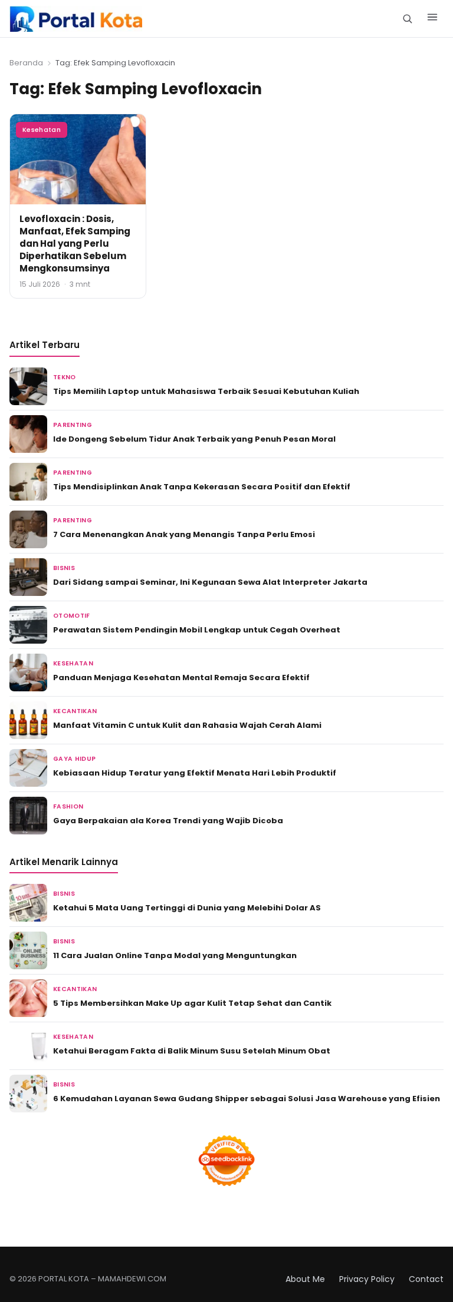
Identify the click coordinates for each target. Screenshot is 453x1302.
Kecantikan (75, 711)
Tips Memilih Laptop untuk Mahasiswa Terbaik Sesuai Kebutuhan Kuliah (206, 391)
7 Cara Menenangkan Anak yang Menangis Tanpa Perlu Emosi (184, 534)
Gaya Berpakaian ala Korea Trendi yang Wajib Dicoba (168, 820)
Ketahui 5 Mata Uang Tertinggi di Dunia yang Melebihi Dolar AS (187, 907)
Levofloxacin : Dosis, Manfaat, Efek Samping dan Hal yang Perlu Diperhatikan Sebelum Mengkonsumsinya (74, 243)
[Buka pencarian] (407, 18)
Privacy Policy (367, 1279)
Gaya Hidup (74, 758)
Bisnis (64, 568)
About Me (305, 1279)
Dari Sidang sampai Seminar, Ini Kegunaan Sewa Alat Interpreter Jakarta (210, 582)
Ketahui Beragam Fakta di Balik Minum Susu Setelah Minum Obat (191, 1050)
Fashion (68, 806)
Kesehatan (41, 129)
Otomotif (71, 615)
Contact (426, 1279)
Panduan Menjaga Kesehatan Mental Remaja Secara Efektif (181, 677)
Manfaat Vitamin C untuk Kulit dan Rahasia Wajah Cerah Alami (187, 725)
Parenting (72, 424)
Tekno (64, 377)
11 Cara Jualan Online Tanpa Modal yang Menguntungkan (175, 955)
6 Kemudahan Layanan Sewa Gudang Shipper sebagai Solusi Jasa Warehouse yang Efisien (246, 1098)
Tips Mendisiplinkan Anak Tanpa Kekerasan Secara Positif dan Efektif (201, 486)
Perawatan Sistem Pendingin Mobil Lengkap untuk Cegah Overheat (196, 629)
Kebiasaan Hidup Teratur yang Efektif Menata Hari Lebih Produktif (194, 772)
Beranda (26, 62)
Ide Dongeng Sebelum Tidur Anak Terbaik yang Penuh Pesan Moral (194, 439)
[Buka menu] (432, 19)
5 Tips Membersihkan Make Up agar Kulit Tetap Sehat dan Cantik (192, 1003)
